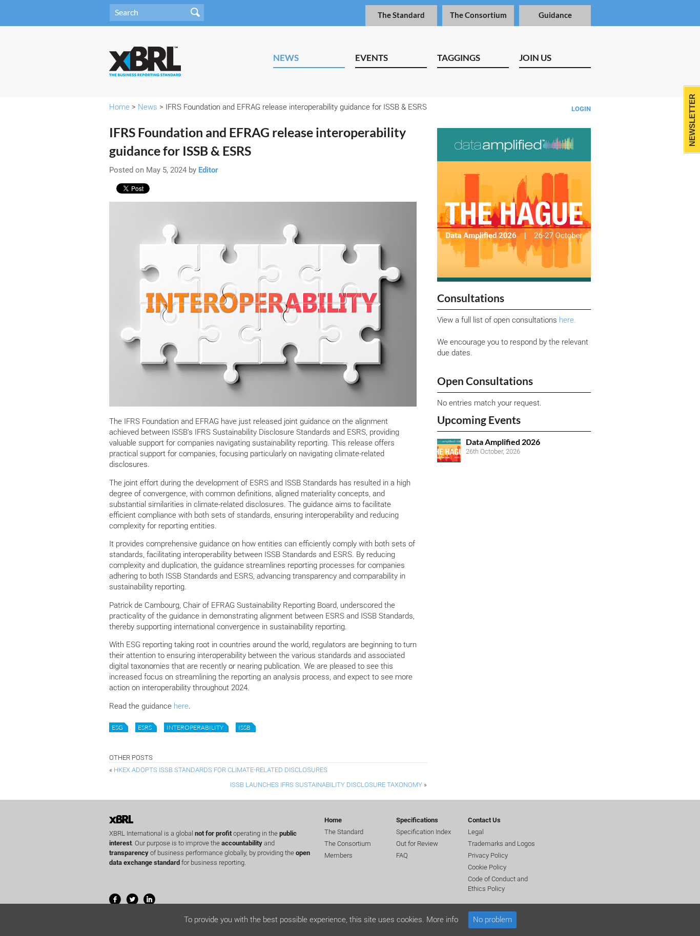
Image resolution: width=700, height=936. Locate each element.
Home (119, 107)
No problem (492, 919)
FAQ (402, 855)
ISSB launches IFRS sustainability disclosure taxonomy (326, 785)
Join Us (535, 57)
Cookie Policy (487, 867)
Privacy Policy (488, 855)
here (181, 706)
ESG (117, 727)
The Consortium (478, 15)
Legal (476, 832)
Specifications (417, 820)
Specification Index (423, 832)
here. (567, 320)
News (286, 57)
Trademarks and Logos (501, 843)
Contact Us (484, 820)
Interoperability (195, 727)
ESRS (145, 727)
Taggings (458, 57)
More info (442, 919)
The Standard (401, 15)
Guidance (555, 15)
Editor (208, 170)
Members (338, 855)
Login (581, 109)
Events (371, 57)
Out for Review (417, 843)
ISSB (244, 727)
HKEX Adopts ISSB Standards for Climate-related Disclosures (220, 770)
